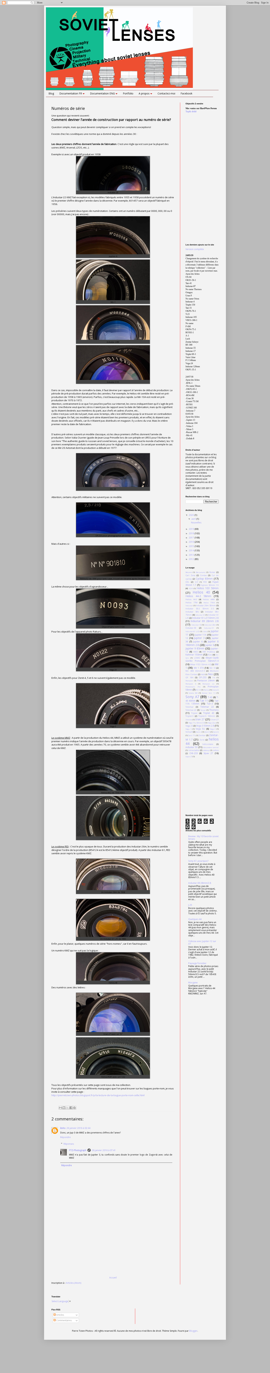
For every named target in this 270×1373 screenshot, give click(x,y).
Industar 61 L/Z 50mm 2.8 (205, 617)
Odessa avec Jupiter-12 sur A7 (202, 942)
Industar (189, 605)
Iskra (205, 631)
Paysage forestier (197, 963)
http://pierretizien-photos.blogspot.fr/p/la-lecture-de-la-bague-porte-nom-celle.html (98, 1095)
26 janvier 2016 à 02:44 (78, 1128)
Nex (210, 674)
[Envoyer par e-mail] (60, 1108)
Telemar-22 (191, 710)
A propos (144, 93)
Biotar (212, 572)
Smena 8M (193, 693)
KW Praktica (209, 651)
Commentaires (64, 1320)
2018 (192, 533)
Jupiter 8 (209, 645)
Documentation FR (70, 93)
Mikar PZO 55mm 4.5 (200, 664)
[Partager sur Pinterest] (74, 1108)
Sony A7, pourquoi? (198, 860)
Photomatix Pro (193, 687)
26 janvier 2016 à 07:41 (104, 1150)
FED (205, 582)
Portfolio (128, 93)
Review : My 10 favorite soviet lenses (203, 837)
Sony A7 (192, 696)
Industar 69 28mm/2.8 (199, 883)
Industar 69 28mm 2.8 (204, 621)
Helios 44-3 (191, 599)
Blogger (193, 1330)
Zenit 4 (198, 732)
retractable (193, 750)
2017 (192, 537)
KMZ (195, 651)
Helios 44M (209, 599)
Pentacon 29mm (206, 680)
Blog (51, 93)
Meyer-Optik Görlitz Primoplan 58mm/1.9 (202, 659)
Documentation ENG (102, 93)
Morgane (193, 982)
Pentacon (189, 681)
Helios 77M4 (209, 602)
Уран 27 (208, 753)
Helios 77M (191, 602)
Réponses (69, 1143)
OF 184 (189, 677)
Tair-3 (210, 703)
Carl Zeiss (190, 575)
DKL (187, 582)
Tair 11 (203, 700)
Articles (60, 1314)
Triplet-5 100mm (206, 716)
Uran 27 (200, 719)
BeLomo (189, 572)
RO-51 (198, 690)
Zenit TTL (191, 735)
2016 (192, 541)
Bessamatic (200, 572)
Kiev (210, 654)
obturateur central (211, 747)
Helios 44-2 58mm (198, 596)
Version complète (195, 249)
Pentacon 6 (191, 684)
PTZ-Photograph (77, 1150)
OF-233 (202, 677)
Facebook (186, 93)
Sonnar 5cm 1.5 (208, 693)
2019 (192, 529)
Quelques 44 (194, 919)
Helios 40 (201, 592)
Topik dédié (191, 111)
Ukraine (189, 719)
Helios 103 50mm (208, 588)
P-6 (214, 677)
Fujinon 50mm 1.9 (209, 585)
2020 (192, 515)
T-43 (210, 697)
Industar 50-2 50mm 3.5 (200, 608)
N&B (203, 674)
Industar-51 (209, 628)
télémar (206, 750)
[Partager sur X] (67, 1108)
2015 (192, 546)
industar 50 (191, 747)
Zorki (202, 739)
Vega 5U (200, 728)
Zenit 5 (207, 732)
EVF (196, 582)
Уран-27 (189, 756)
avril (193, 518)
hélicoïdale (207, 744)
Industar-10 (196, 625)
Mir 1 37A (199, 667)
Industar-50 (191, 627)
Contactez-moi (166, 93)
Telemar (190, 706)
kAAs (62, 1128)
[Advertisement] (113, 1249)
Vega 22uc (212, 723)
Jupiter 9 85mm (195, 648)
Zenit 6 (216, 732)
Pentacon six (208, 684)
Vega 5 (189, 729)
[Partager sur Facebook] (71, 1108)
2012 (192, 559)
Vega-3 (212, 729)
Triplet (194, 713)
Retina (206, 690)
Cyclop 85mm (204, 578)
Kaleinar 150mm (194, 654)
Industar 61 (200, 615)
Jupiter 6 (198, 641)
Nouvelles (196, 522)
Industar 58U (192, 611)
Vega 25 (189, 725)
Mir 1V (212, 667)
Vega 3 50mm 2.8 (205, 725)
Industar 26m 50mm (206, 605)
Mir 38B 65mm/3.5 (195, 670)
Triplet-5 (189, 716)
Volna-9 (189, 731)
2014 (192, 550)
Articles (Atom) (73, 1282)
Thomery (214, 709)
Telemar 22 (207, 706)
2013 (192, 554)
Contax (203, 575)
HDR (191, 588)
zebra (216, 750)
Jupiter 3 (199, 638)
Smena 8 (215, 690)
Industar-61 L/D (192, 631)
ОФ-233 (193, 753)
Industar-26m (210, 625)
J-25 (190, 905)
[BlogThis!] (64, 1108)
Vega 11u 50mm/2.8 (196, 723)
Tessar (203, 710)
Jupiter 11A (201, 634)
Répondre (65, 1137)
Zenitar (202, 735)
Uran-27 (215, 719)
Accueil (113, 1277)
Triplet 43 (208, 713)
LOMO (197, 657)
